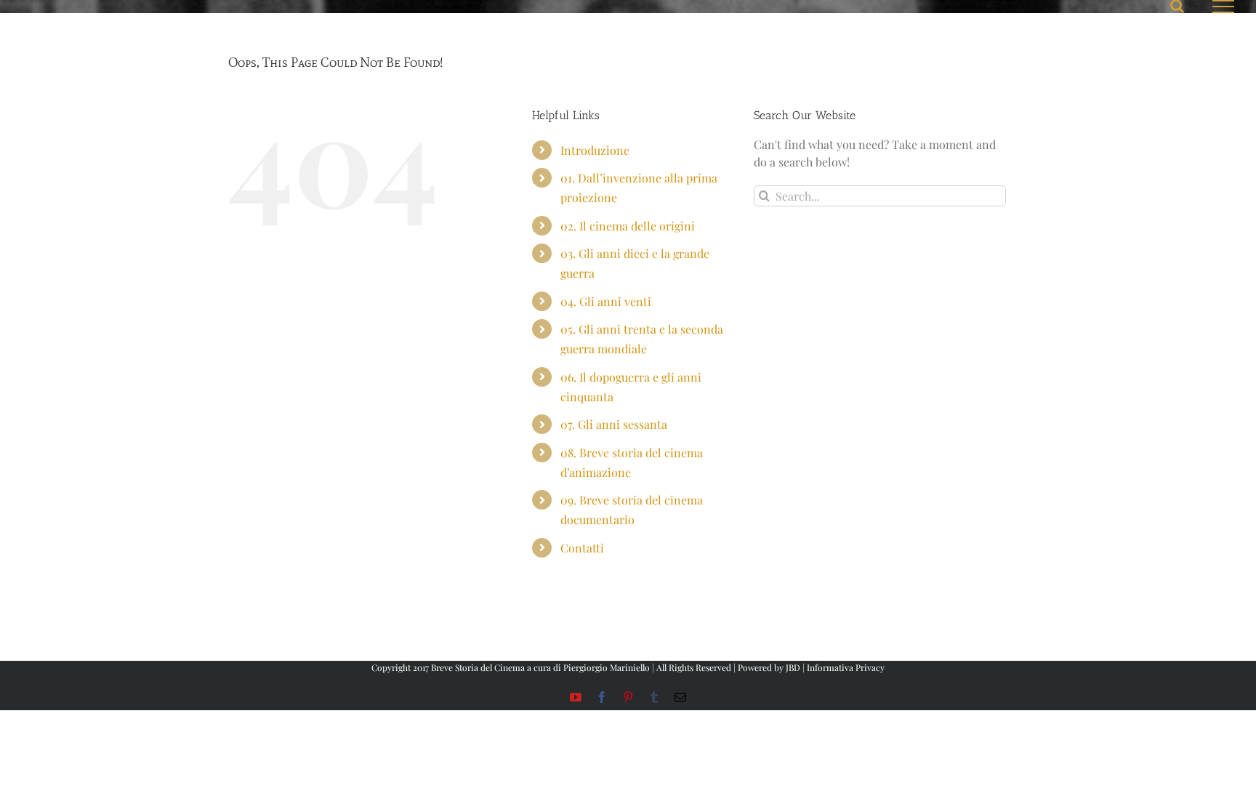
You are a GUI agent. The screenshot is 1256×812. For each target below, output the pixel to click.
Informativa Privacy (846, 667)
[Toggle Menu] (1223, 6)
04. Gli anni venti (605, 301)
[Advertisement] (580, 623)
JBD (793, 667)
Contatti (582, 547)
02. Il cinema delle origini (627, 225)
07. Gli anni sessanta (613, 424)
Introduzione (594, 150)
